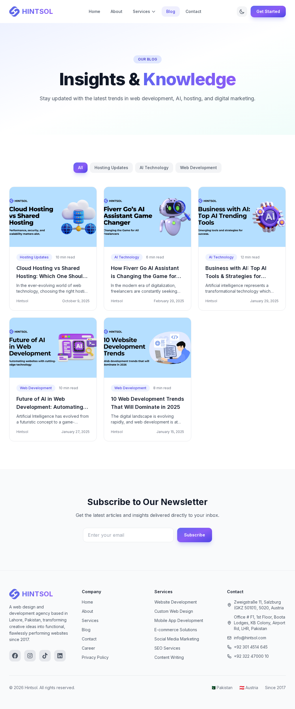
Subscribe (194, 534)
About (116, 11)
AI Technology (154, 167)
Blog (170, 11)
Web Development (198, 167)
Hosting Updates (111, 167)
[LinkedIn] (60, 655)
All (80, 167)
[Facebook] (15, 655)
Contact (193, 11)
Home (94, 11)
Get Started (268, 11)
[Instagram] (30, 655)
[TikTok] (45, 655)
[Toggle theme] (242, 11)
